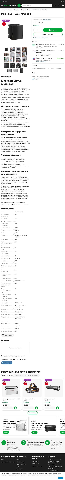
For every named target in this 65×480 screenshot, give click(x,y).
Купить (6, 432)
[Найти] (50, 5)
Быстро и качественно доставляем (11, 442)
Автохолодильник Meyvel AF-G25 (11, 399)
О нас (18, 459)
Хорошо (61, 477)
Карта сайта (20, 469)
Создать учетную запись (8, 462)
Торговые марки (21, 464)
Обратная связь (21, 462)
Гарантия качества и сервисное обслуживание (35, 441)
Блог (18, 466)
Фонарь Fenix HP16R (28, 399)
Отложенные (35, 463)
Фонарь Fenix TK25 (50, 399)
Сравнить (46, 38)
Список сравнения (37, 466)
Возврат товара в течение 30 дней (56, 441)
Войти (2, 459)
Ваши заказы (35, 461)
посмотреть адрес (41, 61)
